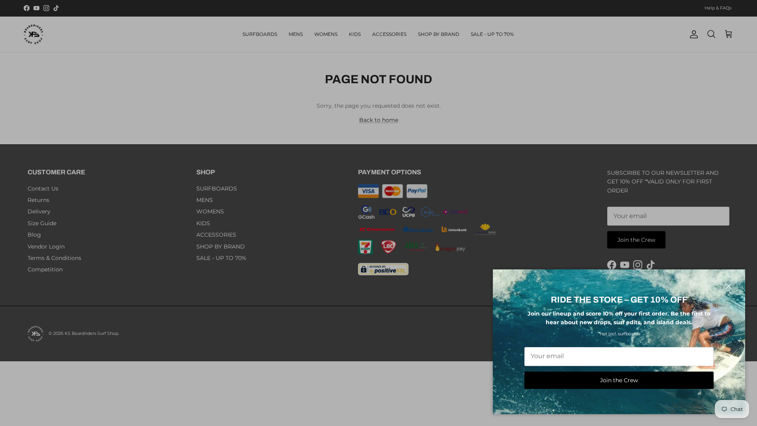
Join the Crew (619, 380)
